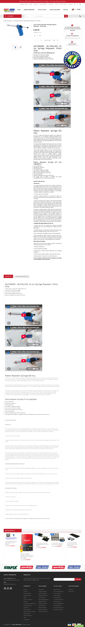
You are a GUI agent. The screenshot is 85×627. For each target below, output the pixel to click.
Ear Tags (71, 4)
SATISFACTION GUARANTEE (72, 35)
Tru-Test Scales (63, 4)
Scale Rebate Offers (57, 605)
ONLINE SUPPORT (72, 44)
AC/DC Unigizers (43, 4)
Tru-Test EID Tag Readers (58, 599)
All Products (10, 20)
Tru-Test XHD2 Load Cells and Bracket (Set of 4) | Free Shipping (42, 545)
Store (18, 9)
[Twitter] (75, 4)
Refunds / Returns (27, 595)
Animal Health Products (58, 609)
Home (30, 4)
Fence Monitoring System (44, 599)
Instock (40, 32)
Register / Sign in (24, 4)
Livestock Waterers (55, 9)
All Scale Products (57, 589)
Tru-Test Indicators (57, 593)
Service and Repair (27, 593)
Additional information (21, 276)
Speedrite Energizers (29, 9)
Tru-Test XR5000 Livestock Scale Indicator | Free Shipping (11, 543)
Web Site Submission (28, 615)
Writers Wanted (27, 613)
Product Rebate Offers (43, 611)
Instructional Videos (28, 605)
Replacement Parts (42, 601)
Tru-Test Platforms (57, 597)
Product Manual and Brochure (30, 603)
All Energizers (41, 589)
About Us (25, 589)
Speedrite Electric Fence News (30, 611)
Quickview (11, 538)
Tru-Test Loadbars (57, 595)
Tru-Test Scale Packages (58, 591)
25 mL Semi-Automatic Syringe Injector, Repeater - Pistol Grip (27, 20)
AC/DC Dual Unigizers (43, 593)
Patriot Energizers (42, 605)
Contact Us (26, 591)
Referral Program (27, 609)
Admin (25, 617)
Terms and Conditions (28, 599)
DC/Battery (50, 4)
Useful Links (26, 607)
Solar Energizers (42, 597)
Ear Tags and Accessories (58, 607)
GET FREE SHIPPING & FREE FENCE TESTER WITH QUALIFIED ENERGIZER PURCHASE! (72, 29)
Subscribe (78, 579)
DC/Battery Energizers (43, 595)
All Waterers (70, 589)
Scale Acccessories (57, 601)
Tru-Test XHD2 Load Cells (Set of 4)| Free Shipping (57, 544)
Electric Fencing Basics (43, 609)
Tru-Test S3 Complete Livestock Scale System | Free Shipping (72, 544)
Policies (25, 597)
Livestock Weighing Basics (58, 603)
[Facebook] (77, 4)
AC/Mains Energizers (43, 591)
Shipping (25, 601)
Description (8, 276)
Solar (56, 4)
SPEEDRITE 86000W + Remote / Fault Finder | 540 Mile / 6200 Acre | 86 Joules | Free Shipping (27, 556)
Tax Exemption (26, 619)
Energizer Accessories (43, 603)
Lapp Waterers (71, 591)
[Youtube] (80, 4)
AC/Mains (36, 4)
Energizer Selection (42, 607)
